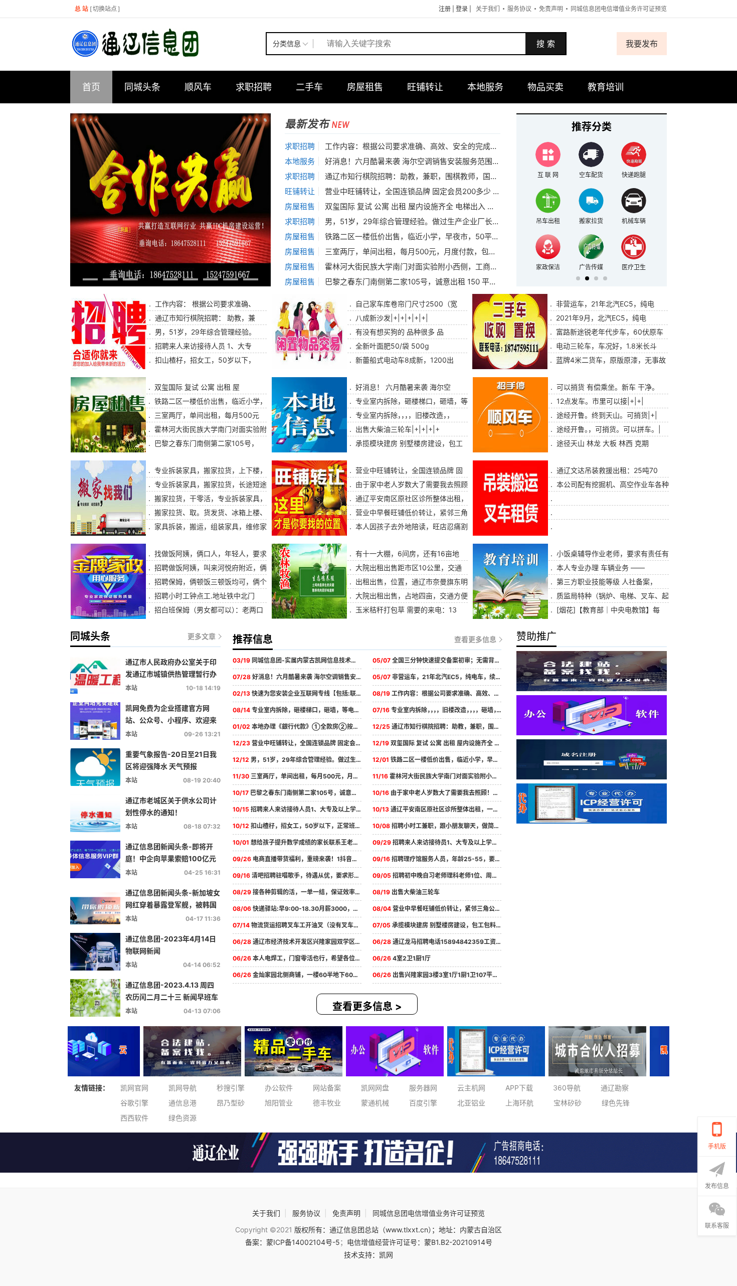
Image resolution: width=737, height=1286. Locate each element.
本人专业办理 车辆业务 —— (600, 567)
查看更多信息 (475, 639)
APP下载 (519, 1087)
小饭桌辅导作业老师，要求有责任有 (612, 553)
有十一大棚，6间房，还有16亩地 (406, 553)
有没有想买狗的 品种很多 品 (398, 332)
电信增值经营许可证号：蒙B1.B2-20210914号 (419, 1242)
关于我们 (488, 9)
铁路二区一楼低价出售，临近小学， (209, 401)
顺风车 (198, 87)
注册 (445, 9)
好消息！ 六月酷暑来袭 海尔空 (402, 387)
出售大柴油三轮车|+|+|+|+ (396, 429)
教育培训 (606, 87)
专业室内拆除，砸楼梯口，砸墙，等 (410, 401)
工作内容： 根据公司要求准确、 (204, 303)
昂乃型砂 (231, 1102)
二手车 (309, 87)
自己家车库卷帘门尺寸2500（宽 (405, 303)
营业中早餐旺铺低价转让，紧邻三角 (410, 512)
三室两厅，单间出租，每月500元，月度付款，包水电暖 (418, 251)
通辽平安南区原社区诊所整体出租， (410, 498)
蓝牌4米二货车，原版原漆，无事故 (610, 360)
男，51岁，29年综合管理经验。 (204, 332)
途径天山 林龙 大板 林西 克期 (602, 443)
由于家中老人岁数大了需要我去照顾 (410, 484)
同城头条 (142, 87)
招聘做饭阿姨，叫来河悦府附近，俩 (209, 567)
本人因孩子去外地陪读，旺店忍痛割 (410, 526)
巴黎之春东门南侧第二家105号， (205, 443)
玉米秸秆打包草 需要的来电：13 (405, 609)
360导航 (567, 1087)
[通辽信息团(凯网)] (168, 44)
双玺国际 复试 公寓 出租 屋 (196, 387)
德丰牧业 (327, 1102)
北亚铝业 (471, 1102)
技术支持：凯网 (368, 1254)
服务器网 (423, 1087)
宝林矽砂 (568, 1102)
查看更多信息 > (367, 1007)
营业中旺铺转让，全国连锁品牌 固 (408, 470)
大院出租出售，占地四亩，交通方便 (410, 595)
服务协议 (519, 9)
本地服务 (485, 87)
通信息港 (182, 1102)
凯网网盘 (375, 1087)
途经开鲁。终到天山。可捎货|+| (606, 415)
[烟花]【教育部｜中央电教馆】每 (607, 609)
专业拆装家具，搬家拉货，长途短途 (209, 484)
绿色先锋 (616, 1102)
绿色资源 (182, 1117)
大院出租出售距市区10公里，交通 (407, 567)
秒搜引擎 (231, 1087)
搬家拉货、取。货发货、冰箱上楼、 (209, 512)
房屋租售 (365, 87)
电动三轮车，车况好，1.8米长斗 (605, 346)
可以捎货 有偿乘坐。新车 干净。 (607, 387)
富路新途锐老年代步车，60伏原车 (608, 332)
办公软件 (279, 1087)
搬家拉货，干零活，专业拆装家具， (209, 498)
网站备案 (327, 1087)
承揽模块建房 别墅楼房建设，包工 (408, 443)
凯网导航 (182, 1087)
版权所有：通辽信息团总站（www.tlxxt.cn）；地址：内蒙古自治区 (398, 1229)
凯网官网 (134, 1087)
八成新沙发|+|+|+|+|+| (390, 317)
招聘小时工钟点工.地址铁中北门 (203, 595)
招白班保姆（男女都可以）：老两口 (207, 609)
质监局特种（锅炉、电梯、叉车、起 (612, 595)
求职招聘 (254, 87)
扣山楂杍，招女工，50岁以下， (204, 360)
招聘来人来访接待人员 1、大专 (202, 346)
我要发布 (642, 44)
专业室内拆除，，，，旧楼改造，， (403, 415)
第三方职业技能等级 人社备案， (606, 581)
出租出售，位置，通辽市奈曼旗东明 (410, 581)
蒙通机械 (375, 1102)
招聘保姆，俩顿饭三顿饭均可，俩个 (209, 581)
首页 (91, 87)
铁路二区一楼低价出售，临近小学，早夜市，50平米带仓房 (423, 236)
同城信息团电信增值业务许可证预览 (619, 9)
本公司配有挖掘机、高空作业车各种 (612, 484)
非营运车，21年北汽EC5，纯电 (604, 303)
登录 (462, 9)
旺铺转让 (425, 87)
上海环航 (519, 1102)
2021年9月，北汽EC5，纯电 (600, 317)
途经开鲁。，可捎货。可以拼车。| (608, 429)
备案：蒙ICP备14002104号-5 (292, 1242)
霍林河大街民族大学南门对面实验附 (209, 429)
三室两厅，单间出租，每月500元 (205, 415)
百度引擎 (423, 1102)
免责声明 (551, 9)
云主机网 (471, 1087)
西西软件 (134, 1117)
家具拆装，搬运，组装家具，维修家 (209, 526)
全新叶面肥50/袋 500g (391, 346)
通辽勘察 (615, 1087)
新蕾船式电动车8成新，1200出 (403, 360)
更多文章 (202, 636)
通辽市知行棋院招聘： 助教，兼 (204, 317)
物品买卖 (545, 87)
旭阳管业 (279, 1102)
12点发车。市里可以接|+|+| (599, 401)
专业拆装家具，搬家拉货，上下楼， (209, 470)
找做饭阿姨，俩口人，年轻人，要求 (209, 553)
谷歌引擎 (134, 1102)
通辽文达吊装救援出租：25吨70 (606, 470)
